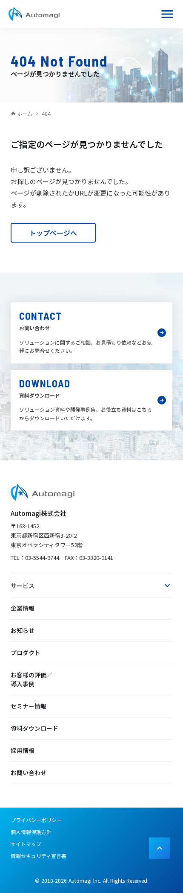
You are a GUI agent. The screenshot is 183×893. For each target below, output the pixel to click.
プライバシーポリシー (36, 819)
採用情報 (22, 750)
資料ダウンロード (34, 728)
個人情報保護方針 (31, 831)
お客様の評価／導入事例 (31, 679)
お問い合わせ (28, 772)
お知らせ (22, 630)
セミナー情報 (28, 706)
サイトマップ (26, 843)
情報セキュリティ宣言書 (38, 855)
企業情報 (22, 608)
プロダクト (25, 652)
